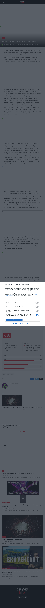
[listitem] (22, 300)
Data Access (22, 323)
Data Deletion (15, 323)
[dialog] (22, 304)
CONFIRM (14, 319)
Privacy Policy (29, 323)
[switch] (37, 303)
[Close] (43, 284)
